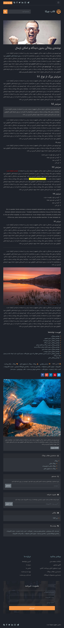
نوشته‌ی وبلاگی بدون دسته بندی (50, 349)
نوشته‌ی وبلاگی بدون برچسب (51, 351)
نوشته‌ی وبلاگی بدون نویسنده (51, 341)
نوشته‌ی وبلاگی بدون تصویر (51, 338)
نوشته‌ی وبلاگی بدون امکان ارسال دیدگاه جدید (46, 347)
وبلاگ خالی (52, 463)
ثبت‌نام (32, 608)
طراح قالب (44, 369)
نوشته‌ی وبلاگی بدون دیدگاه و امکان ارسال (47, 345)
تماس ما (28, 568)
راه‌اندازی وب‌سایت (35, 367)
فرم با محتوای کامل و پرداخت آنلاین (50, 568)
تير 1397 (55, 518)
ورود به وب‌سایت (26, 572)
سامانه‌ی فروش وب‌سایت (33, 369)
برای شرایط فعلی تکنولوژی (13, 56)
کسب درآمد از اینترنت (54, 369)
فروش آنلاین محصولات (47, 367)
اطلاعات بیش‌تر (54, 448)
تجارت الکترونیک (8, 367)
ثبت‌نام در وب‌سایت (25, 575)
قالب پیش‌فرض (20, 369)
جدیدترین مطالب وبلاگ (54, 572)
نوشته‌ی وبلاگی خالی (53, 358)
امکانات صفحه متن (55, 561)
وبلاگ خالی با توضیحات (49, 466)
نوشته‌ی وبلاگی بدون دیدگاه (51, 343)
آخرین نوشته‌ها (26, 561)
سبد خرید (7, 3)
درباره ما (28, 565)
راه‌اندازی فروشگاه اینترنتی (21, 367)
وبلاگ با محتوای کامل (26, 364)
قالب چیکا (50, 11)
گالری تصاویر (57, 565)
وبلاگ (34, 364)
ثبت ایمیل (9, 504)
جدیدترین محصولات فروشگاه (52, 575)
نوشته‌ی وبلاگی (55, 336)
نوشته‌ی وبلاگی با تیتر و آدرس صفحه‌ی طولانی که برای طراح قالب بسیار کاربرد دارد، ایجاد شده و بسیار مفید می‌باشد (32, 355)
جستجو (8, 486)
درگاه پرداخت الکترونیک (18, 533)
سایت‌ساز (13, 369)
